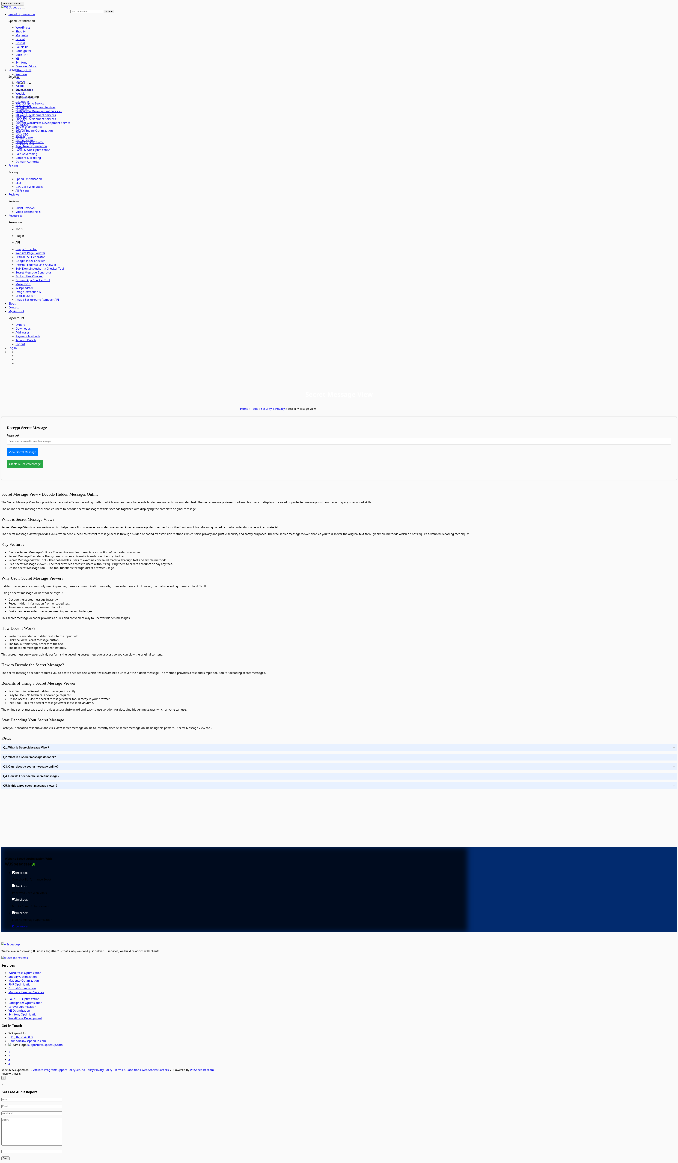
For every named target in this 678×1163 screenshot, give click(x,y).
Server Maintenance (29, 127)
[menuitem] (43, 27)
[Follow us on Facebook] (17, 352)
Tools (254, 409)
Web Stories (150, 1070)
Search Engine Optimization (34, 131)
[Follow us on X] (17, 360)
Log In (12, 348)
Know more (20, 926)
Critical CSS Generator (30, 257)
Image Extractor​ (26, 249)
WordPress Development (25, 1018)
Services (13, 70)
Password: (13, 435)
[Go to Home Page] (11, 7)
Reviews (13, 194)
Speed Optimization (21, 14)
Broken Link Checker (29, 276)
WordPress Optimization (24, 973)
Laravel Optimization (22, 1007)
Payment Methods (28, 336)
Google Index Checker (30, 261)
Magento (22, 35)
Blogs (12, 303)
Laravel (20, 39)
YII (17, 59)
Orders (20, 325)
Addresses (22, 332)
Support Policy (65, 1070)
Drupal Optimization (22, 988)
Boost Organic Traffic (30, 142)
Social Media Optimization (33, 150)
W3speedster (24, 288)
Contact (13, 307)
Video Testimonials (28, 212)
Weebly (20, 93)
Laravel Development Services (35, 107)
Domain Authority (27, 162)
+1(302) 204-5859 (22, 1037)
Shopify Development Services (36, 119)
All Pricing (22, 191)
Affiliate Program (44, 1070)
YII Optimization (19, 1010)
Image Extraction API (29, 292)
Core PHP (22, 55)
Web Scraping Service (30, 103)
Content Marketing (28, 158)
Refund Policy (84, 1070)
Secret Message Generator (33, 272)
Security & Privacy (273, 409)
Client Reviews (25, 208)
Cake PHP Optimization (24, 999)
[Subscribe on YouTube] (17, 356)
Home (244, 409)
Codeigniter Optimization (25, 1003)
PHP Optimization (20, 984)
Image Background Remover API (37, 300)
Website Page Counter (30, 253)
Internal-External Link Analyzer (36, 265)
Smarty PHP (23, 70)
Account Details (26, 340)
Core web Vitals (26, 66)
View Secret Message (22, 452)
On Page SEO (24, 138)
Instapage (22, 101)
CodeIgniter (23, 51)
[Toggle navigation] (23, 8)
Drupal (20, 43)
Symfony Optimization (23, 1014)
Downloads (23, 328)
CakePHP (22, 47)
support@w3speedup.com (28, 1041)
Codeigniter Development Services (39, 111)
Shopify (21, 31)
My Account (16, 311)
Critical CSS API (25, 296)
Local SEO (22, 134)
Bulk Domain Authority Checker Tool (40, 269)
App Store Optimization (31, 146)
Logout (20, 344)
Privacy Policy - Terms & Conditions (118, 1070)
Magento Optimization (23, 980)
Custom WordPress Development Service (43, 123)
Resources (15, 216)
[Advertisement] (32, 818)
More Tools (23, 284)
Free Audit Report (12, 3)
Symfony (21, 62)
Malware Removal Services (26, 992)
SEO (18, 183)
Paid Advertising (26, 154)
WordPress (23, 27)
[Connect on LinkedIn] (17, 363)
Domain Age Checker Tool (33, 280)
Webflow (21, 74)
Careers (163, 1070)
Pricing (13, 165)
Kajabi (20, 86)
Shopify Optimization (22, 977)
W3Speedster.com (202, 1070)
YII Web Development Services (36, 115)
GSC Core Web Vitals (29, 187)
